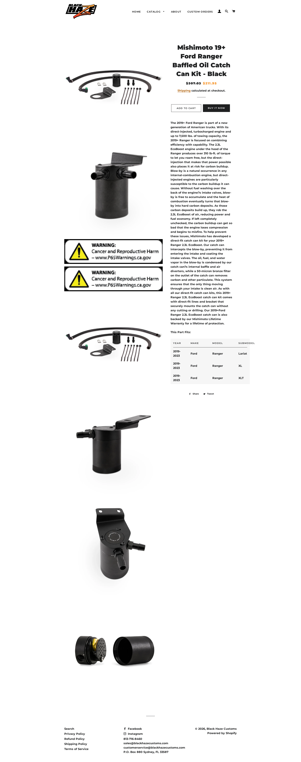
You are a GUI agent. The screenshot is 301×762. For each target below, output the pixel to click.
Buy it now (216, 108)
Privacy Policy (74, 733)
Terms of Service (76, 749)
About (176, 11)
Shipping (184, 90)
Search (69, 728)
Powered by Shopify (222, 733)
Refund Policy (74, 739)
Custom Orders (200, 11)
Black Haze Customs (222, 728)
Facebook (134, 728)
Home (136, 11)
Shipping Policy (75, 744)
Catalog (154, 11)
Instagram (135, 733)
